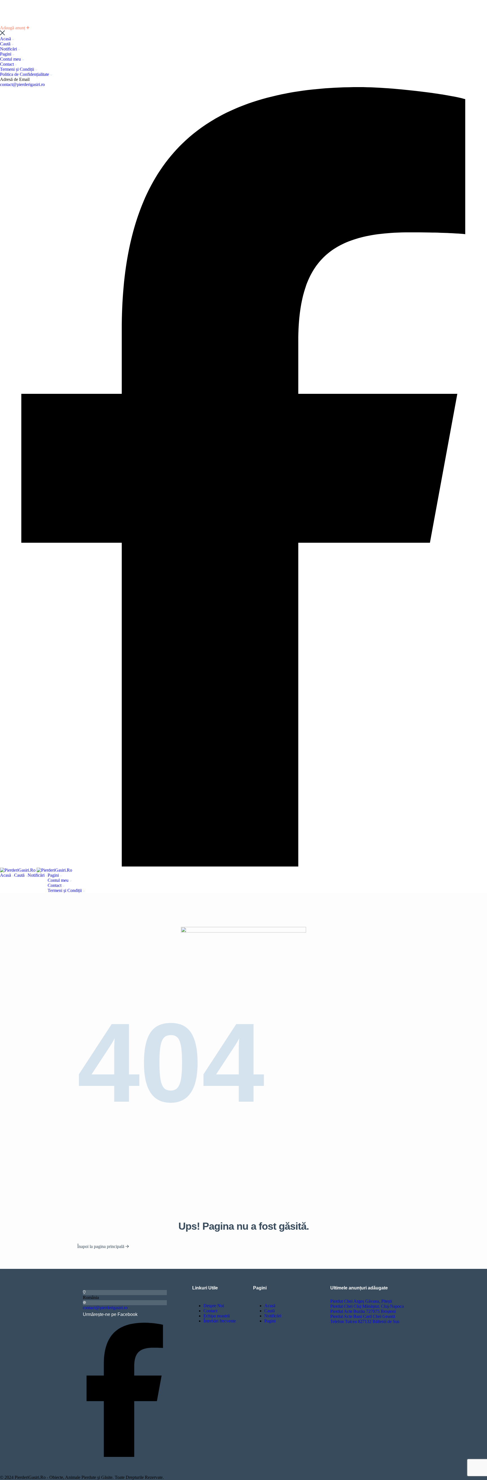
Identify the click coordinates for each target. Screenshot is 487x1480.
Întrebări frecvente (219, 1320)
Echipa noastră (216, 1315)
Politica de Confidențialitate (25, 74)
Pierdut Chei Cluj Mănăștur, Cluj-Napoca (367, 1306)
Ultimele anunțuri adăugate (359, 1287)
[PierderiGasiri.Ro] (18, 870)
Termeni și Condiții (17, 69)
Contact (7, 64)
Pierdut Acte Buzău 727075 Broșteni (363, 1311)
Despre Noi (213, 1305)
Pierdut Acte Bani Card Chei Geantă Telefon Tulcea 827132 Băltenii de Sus (364, 1319)
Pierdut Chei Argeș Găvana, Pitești (361, 1301)
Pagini (6, 54)
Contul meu (11, 59)
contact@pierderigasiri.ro (22, 84)
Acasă (6, 38)
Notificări (9, 49)
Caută (6, 43)
